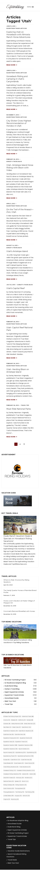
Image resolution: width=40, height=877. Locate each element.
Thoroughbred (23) (20, 788)
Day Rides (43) (7, 727)
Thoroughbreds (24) (8, 792)
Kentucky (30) (20, 777)
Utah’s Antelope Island (17, 251)
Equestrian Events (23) (26, 738)
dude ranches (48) (20, 734)
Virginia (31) (6, 799)
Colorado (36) (6, 723)
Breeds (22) (14, 720)
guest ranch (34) (15, 759)
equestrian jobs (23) (8, 741)
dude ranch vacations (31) (26, 730)
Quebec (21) (18, 781)
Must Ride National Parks (18, 409)
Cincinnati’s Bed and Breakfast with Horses (19, 611)
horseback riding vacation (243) (26, 770)
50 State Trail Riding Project (21, 680)
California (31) (22, 720)
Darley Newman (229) (17, 723)
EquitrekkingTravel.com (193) (25, 756)
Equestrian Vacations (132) (10, 748)
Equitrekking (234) (21, 752)
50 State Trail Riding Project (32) (12, 716)
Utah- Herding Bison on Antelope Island (17, 370)
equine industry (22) (9, 752)
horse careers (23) (19, 763)
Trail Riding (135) (29, 792)
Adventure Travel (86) (28, 716)
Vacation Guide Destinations (19, 851)
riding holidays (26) (8, 785)
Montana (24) (28, 777)
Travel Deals (12, 860)
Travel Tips (21, 704)
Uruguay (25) (18, 795)
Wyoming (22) (15, 799)
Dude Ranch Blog (21, 686)
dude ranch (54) (26, 727)
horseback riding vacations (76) (12, 774)
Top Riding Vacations (21, 642)
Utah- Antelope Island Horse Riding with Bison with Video (19, 167)
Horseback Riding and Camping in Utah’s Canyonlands (17, 79)
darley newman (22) (29, 723)
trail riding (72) (19, 792)
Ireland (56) (32, 774)
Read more (11, 65)
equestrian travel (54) (21, 741)
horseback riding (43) (9, 770)
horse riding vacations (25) (10, 766)
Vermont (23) (26, 795)
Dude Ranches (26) (8, 734)
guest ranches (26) (26, 759)
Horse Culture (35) (29, 763)
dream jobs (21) (16, 727)
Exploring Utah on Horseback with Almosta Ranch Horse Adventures (18, 34)
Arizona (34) (6, 720)
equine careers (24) (24, 748)
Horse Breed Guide (21, 698)
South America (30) (8, 788)
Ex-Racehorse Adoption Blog (21, 683)
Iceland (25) (25, 774)
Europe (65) (6, 759)
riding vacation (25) (21, 785)
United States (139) (8, 795)
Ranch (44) (25, 781)
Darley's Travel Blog (21, 689)
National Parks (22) (8, 781)
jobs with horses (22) (9, 777)
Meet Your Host (21, 701)
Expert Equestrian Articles (21, 692)
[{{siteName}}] (15, 6)
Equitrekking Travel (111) (10, 756)
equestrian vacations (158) (25, 745)
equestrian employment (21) (11, 738)
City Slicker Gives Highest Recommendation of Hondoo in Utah (18, 123)
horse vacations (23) (24, 766)
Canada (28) (30, 720)
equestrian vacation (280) (10, 745)
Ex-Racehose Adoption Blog (18, 820)
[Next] (24, 444)
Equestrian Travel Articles (21, 695)
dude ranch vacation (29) (10, 730)
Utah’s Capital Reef (15, 288)
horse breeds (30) (8, 763)
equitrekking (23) (31, 752)
